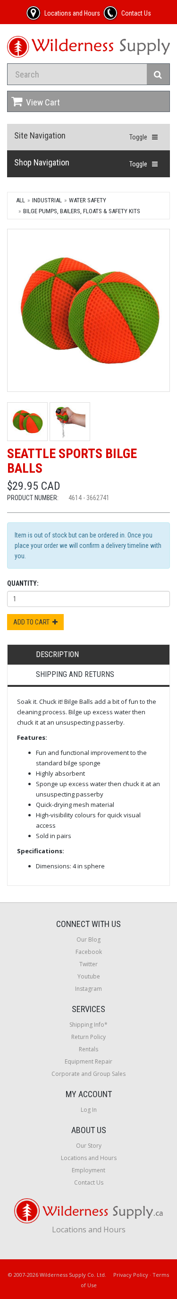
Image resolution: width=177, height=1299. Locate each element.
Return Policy (88, 1037)
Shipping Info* (88, 1025)
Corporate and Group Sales (88, 1074)
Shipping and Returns (75, 674)
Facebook (89, 952)
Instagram (88, 989)
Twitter (88, 964)
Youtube (88, 976)
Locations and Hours (89, 1158)
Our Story (88, 1146)
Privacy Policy (130, 1274)
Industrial (47, 200)
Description (57, 654)
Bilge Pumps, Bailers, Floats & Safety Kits (81, 211)
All (20, 200)
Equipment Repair (88, 1061)
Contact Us (88, 1182)
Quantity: (23, 583)
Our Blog (88, 939)
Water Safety (87, 200)
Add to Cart (32, 622)
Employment (88, 1170)
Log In (89, 1110)
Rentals (88, 1049)
